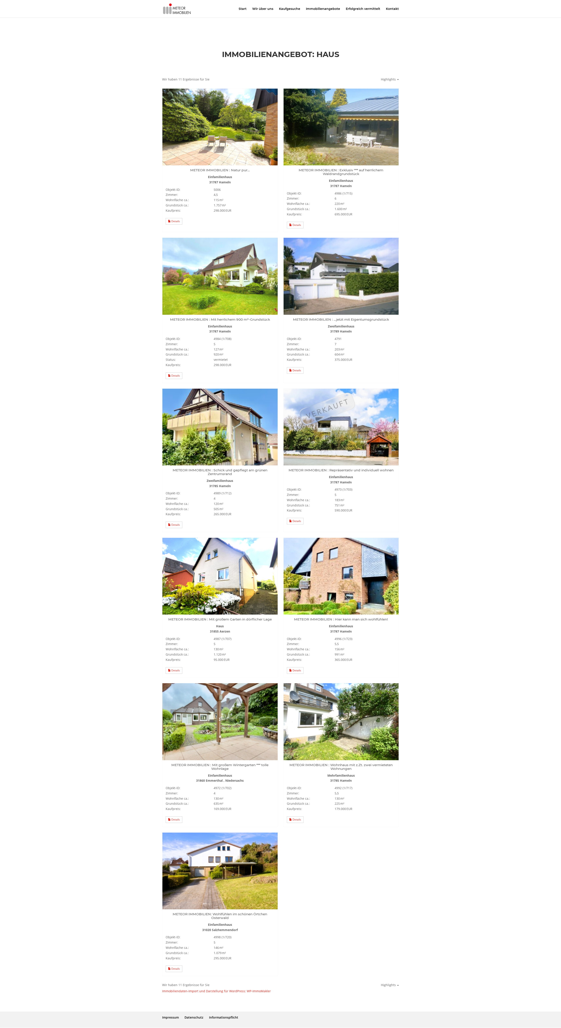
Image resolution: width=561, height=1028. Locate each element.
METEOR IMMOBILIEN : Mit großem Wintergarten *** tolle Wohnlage (219, 767)
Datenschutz (194, 1017)
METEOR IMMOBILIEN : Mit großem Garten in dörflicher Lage (220, 619)
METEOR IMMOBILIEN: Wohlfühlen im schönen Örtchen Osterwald (220, 916)
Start (243, 9)
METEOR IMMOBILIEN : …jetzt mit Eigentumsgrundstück (341, 319)
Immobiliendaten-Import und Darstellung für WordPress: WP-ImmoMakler (216, 991)
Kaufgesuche (289, 9)
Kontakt (392, 9)
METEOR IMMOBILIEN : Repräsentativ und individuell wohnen (341, 470)
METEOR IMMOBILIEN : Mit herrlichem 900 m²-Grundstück (220, 319)
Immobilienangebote (323, 9)
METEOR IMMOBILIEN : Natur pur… (220, 170)
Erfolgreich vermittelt (363, 9)
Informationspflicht (223, 1017)
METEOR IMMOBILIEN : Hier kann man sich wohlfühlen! (341, 619)
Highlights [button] (389, 79)
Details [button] (175, 221)
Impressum (170, 1017)
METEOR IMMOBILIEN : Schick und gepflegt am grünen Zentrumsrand (220, 472)
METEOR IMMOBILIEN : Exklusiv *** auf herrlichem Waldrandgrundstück (341, 172)
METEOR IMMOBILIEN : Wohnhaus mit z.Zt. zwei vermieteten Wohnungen (341, 767)
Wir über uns (262, 9)
